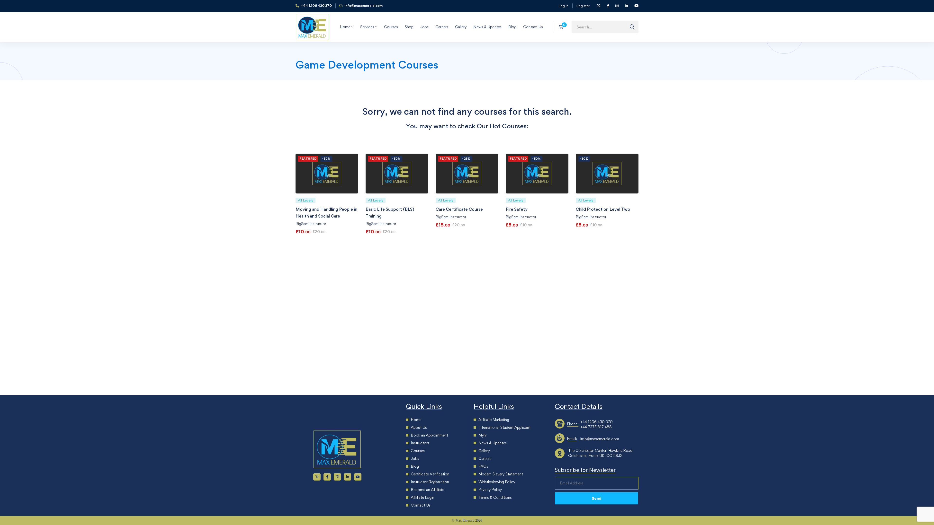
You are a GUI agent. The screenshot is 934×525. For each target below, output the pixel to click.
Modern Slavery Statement (500, 474)
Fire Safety (517, 209)
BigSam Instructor (311, 223)
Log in (563, 6)
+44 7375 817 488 (596, 427)
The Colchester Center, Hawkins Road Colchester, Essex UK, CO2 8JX (600, 453)
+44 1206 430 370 (596, 422)
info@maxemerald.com (599, 439)
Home (416, 419)
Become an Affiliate (427, 489)
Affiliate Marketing (493, 419)
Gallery (484, 450)
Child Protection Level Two (603, 209)
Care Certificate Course (459, 209)
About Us (419, 427)
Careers (484, 458)
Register (583, 6)
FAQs (483, 466)
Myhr (482, 435)
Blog (415, 466)
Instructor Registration (430, 482)
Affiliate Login (422, 497)
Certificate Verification (430, 474)
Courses (418, 450)
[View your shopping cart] (562, 27)
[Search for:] (605, 27)
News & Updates (492, 443)
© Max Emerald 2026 (467, 520)
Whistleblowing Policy (496, 482)
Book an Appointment (429, 435)
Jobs (415, 458)
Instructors (420, 443)
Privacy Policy (490, 489)
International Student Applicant (504, 427)
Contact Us (421, 505)
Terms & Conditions (495, 497)
